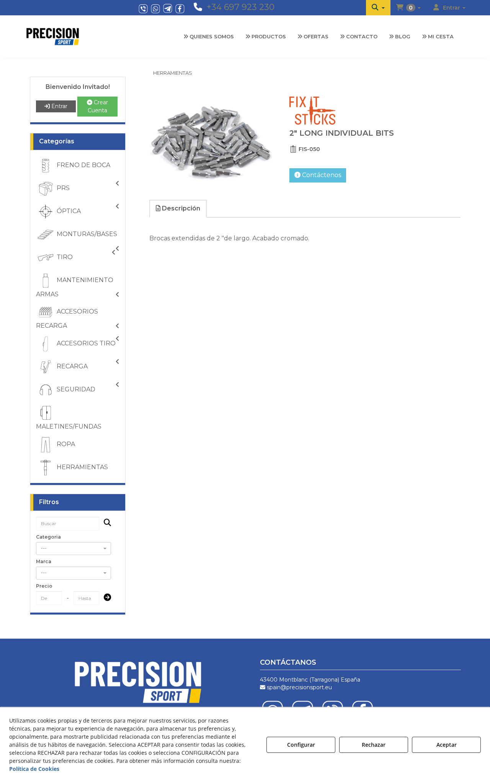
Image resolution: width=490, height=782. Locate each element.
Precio (44, 586)
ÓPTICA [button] (68, 211)
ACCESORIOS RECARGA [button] (67, 319)
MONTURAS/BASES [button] (86, 234)
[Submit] (105, 598)
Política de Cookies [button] (34, 768)
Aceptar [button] (446, 744)
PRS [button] (62, 188)
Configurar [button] (301, 744)
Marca (43, 561)
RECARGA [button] (71, 366)
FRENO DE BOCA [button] (82, 165)
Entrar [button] (58, 106)
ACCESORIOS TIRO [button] (85, 343)
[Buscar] (105, 523)
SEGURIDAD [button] (75, 389)
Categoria (48, 537)
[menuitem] (378, 7)
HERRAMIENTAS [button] (81, 467)
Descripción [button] (180, 208)
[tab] (178, 209)
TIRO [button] (64, 257)
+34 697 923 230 (240, 7)
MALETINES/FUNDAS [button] (68, 426)
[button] (378, 7)
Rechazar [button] (373, 744)
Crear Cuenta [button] (98, 106)
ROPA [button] (65, 444)
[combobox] (73, 548)
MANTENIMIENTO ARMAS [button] (74, 287)
